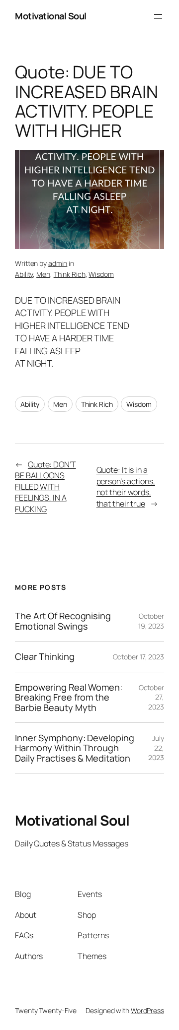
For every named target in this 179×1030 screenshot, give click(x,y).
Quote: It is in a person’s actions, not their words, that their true (125, 486)
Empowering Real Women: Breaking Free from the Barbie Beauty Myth (68, 697)
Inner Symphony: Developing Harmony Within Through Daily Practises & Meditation (74, 748)
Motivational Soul (51, 16)
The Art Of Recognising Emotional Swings (63, 621)
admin (58, 263)
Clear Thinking (45, 656)
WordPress (147, 1010)
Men (43, 274)
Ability (24, 274)
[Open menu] (158, 16)
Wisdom (101, 274)
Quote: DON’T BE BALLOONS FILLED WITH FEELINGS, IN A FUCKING (45, 487)
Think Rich (70, 274)
